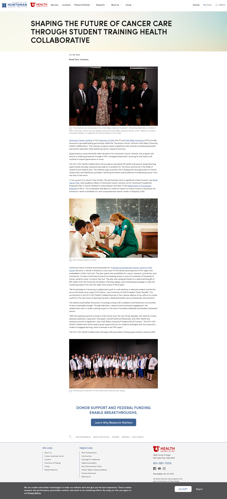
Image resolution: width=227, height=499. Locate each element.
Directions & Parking (53, 463)
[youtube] (159, 468)
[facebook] (154, 468)
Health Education (101, 437)
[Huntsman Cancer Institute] (14, 4)
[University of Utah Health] (39, 4)
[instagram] (164, 468)
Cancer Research (83, 437)
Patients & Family (82, 4)
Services (54, 4)
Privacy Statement (88, 473)
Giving (128, 4)
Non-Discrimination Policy (91, 466)
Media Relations (51, 470)
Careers (48, 459)
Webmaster (86, 476)
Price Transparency (89, 452)
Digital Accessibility (89, 463)
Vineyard (126, 437)
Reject (199, 489)
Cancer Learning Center (54, 456)
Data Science (138, 437)
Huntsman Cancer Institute (80, 140)
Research (100, 4)
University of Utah (106, 140)
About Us (115, 4)
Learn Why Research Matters (113, 422)
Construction (86, 456)
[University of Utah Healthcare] (168, 449)
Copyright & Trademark (90, 459)
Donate (196, 4)
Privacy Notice (34, 493)
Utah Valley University (134, 140)
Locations (66, 4)
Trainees (115, 437)
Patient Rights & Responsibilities (94, 470)
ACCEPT (183, 489)
